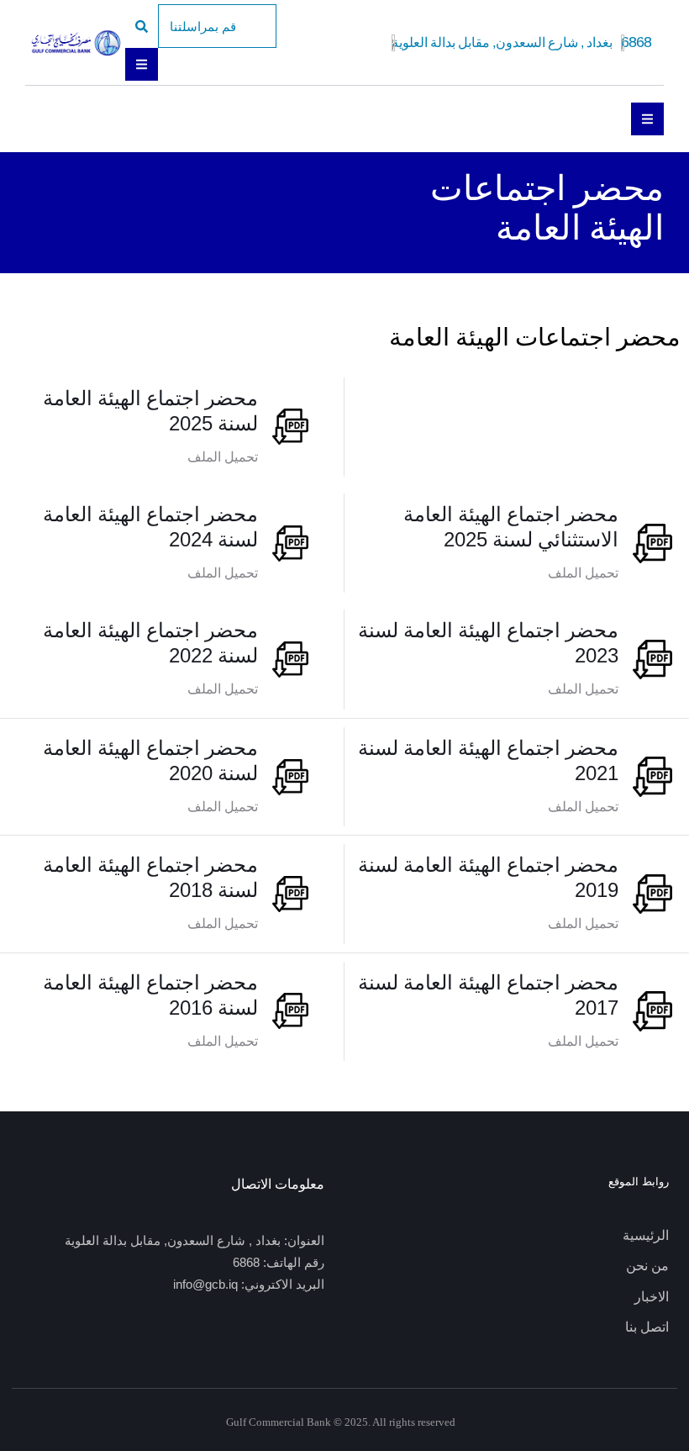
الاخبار (651, 1297)
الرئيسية (646, 1235)
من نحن (647, 1265)
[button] (217, 26)
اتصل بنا (647, 1327)
